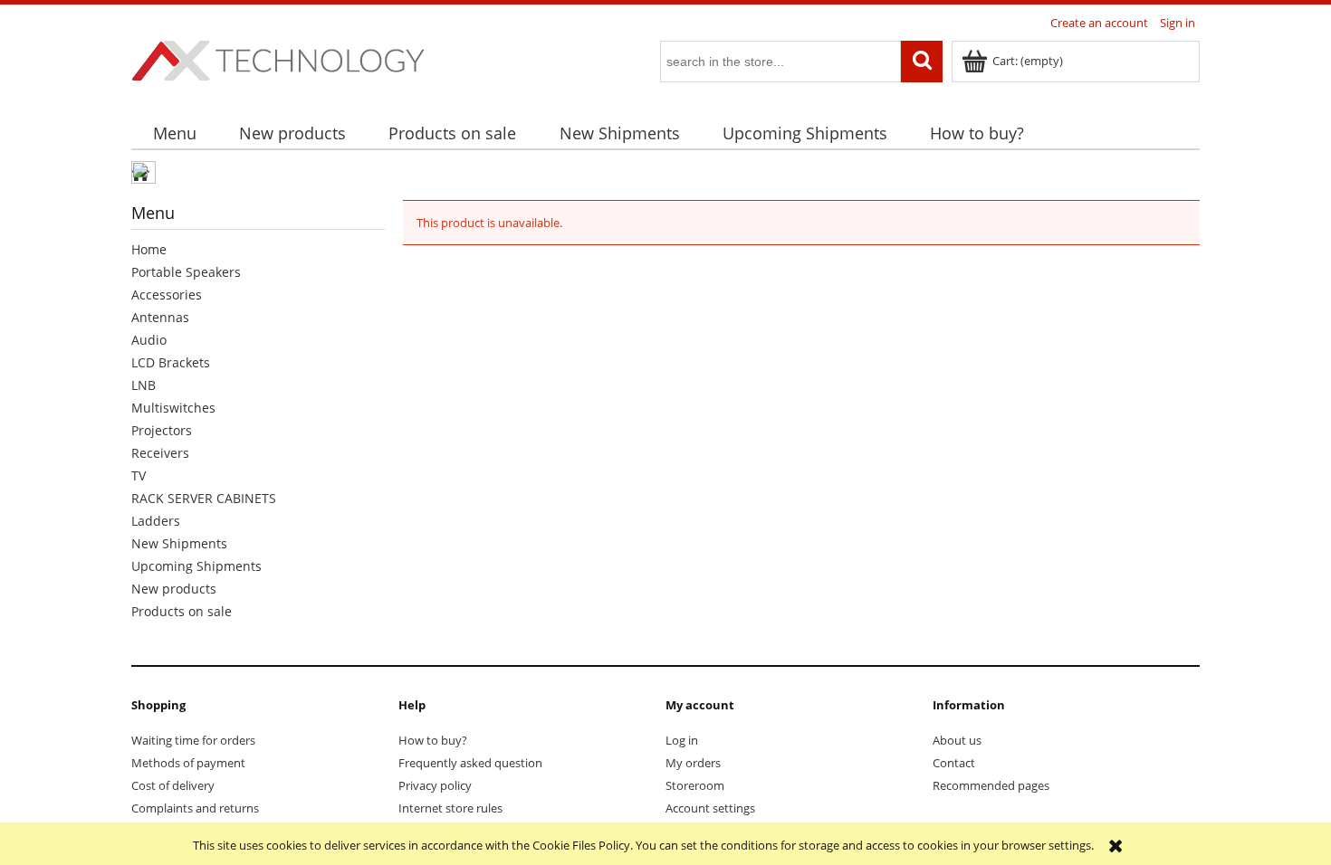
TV (138, 475)
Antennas (160, 317)
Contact (954, 763)
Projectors (161, 430)
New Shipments (179, 543)
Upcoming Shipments (196, 566)
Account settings (710, 808)
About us (957, 740)
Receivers (160, 452)
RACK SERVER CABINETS (203, 498)
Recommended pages (991, 785)
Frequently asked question (470, 763)
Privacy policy (435, 785)
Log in (682, 740)
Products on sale (181, 611)
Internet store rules (450, 808)
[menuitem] (174, 133)
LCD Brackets (170, 362)
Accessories (166, 294)
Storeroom (695, 785)
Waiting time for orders (193, 740)
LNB (143, 385)
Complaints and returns (195, 808)
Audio (149, 339)
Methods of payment (188, 763)
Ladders (155, 520)
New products (173, 588)
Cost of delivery (173, 785)
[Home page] (278, 58)
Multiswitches (173, 407)
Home (149, 249)
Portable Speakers (186, 271)
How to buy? (432, 740)
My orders (693, 763)
